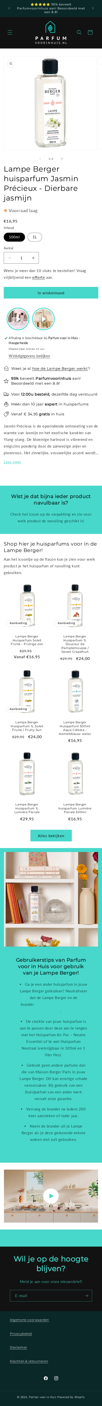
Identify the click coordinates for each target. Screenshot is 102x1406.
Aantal (8, 248)
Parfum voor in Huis (42, 1397)
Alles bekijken (51, 835)
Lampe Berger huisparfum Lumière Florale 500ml (75, 808)
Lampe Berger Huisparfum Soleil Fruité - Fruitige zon (27, 640)
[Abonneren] (86, 1296)
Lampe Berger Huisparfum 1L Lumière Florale (27, 808)
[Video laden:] (51, 1196)
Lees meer (12, 462)
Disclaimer (18, 1347)
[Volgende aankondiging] (92, 8)
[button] (9, 32)
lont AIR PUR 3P (49, 1004)
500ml (14, 237)
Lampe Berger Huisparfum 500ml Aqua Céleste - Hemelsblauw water (75, 728)
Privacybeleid (21, 1333)
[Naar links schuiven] (40, 158)
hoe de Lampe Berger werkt (60, 368)
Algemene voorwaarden (29, 1320)
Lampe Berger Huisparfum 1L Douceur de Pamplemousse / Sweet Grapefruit (75, 643)
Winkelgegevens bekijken (29, 356)
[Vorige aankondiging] (9, 8)
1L (35, 237)
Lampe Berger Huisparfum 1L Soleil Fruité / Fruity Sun (27, 726)
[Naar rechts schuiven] (61, 158)
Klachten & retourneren (29, 1361)
